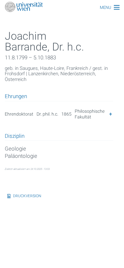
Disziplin (14, 136)
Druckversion (27, 196)
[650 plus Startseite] (62, 7)
